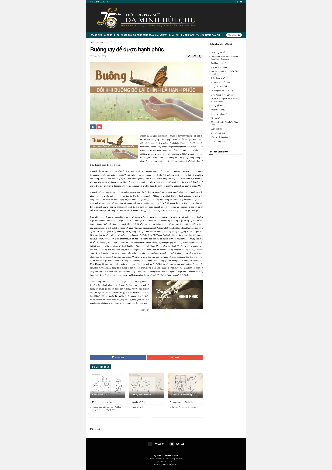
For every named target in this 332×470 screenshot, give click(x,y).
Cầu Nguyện (161, 35)
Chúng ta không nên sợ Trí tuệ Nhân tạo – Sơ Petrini (226, 100)
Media (208, 35)
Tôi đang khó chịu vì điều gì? (104, 402)
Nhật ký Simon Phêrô (141, 394)
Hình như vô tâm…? (139, 402)
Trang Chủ (96, 35)
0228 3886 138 (170, 461)
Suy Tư (110, 42)
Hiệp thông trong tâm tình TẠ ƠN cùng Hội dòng (224, 72)
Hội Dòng (107, 35)
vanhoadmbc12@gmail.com (168, 464)
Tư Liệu (200, 35)
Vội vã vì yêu (216, 118)
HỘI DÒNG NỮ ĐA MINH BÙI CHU (166, 456)
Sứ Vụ (171, 35)
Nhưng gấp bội (217, 105)
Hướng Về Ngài (137, 407)
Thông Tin (190, 35)
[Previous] (144, 417)
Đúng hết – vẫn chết (219, 86)
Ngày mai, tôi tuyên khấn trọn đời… (184, 407)
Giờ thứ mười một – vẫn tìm (222, 94)
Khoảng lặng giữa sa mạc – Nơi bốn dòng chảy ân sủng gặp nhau (106, 408)
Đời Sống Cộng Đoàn (143, 35)
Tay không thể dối (218, 52)
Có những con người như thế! (182, 402)
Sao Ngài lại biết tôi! (101, 394)
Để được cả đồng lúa (219, 137)
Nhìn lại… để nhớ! (218, 133)
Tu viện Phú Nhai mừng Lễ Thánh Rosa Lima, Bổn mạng (224, 57)
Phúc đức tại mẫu (218, 109)
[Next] (149, 417)
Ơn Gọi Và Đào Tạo (122, 35)
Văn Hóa (180, 35)
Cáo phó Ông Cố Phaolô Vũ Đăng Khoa (224, 123)
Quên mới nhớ (216, 128)
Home (92, 42)
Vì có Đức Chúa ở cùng (181, 394)
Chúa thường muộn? (219, 141)
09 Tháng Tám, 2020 (98, 56)
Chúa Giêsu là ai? (218, 78)
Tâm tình (216, 35)
